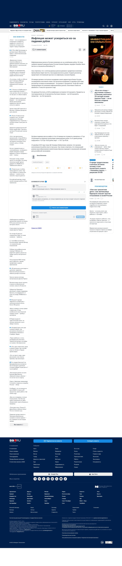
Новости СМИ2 (36, 228)
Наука (57, 462)
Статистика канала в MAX (17, 462)
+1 (79, 192)
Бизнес (35, 451)
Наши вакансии (14, 454)
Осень (76, 451)
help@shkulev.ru (20, 531)
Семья (76, 467)
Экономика (96, 459)
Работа (76, 459)
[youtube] (61, 478)
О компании (13, 448)
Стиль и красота (97, 451)
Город (35, 456)
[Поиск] (103, 26)
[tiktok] (65, 478)
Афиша (48, 22)
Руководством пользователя (69, 525)
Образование (59, 467)
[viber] (48, 478)
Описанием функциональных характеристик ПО (73, 526)
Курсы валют (63, 22)
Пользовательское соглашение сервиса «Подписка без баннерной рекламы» (80, 537)
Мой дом (57, 459)
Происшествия (78, 456)
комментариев (40, 49)
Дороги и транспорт (39, 459)
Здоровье (36, 467)
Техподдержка (14, 456)
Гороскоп (55, 22)
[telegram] (35, 478)
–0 (84, 192)
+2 (79, 203)
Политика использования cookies (70, 533)
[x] (56, 478)
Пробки (61, 26)
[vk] (39, 478)
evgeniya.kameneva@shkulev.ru (100, 518)
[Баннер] (39, 30)
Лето (56, 456)
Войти (37, 217)
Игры (74, 22)
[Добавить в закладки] (80, 49)
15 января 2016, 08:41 (36, 45)
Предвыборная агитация (17, 459)
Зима (56, 448)
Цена (47, 162)
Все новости (18, 37)
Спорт (94, 448)
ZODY (69, 22)
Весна (35, 454)
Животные (36, 464)
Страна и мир (97, 454)
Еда (34, 462)
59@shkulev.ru (27, 529)
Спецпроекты (97, 462)
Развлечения (78, 462)
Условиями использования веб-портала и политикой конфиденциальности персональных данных (85, 527)
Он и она (76, 448)
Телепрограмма (40, 22)
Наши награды (14, 451)
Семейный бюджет (38, 162)
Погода (31, 22)
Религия (76, 464)
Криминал (58, 451)
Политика (77, 454)
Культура (57, 454)
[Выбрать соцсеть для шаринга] (84, 49)
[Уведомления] (107, 26)
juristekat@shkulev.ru (47, 530)
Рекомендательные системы (69, 535)
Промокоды (80, 22)
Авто (34, 448)
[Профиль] (111, 26)
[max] (52, 478)
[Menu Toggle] (11, 26)
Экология (96, 456)
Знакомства (24, 22)
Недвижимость (14, 22)
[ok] (43, 478)
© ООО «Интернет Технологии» (17, 542)
